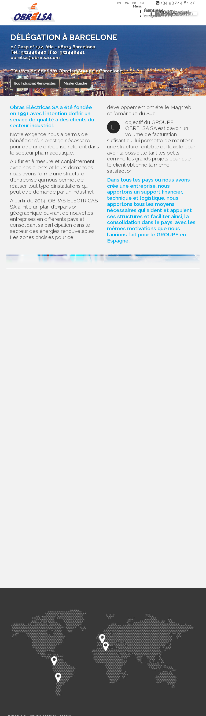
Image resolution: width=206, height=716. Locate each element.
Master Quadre (75, 83)
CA (127, 3)
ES (119, 3)
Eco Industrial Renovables (35, 83)
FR (134, 3)
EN (141, 3)
